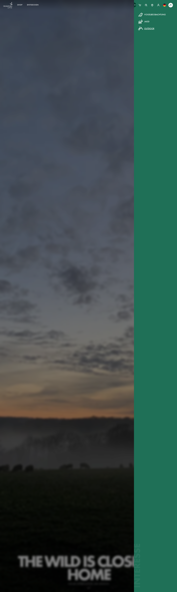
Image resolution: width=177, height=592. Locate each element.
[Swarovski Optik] (8, 5)
